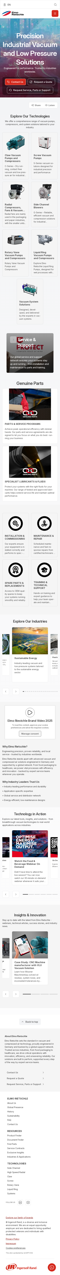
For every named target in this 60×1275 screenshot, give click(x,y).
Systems (11, 1193)
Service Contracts (15, 1148)
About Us (11, 1103)
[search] (55, 4)
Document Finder (15, 1140)
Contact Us (12, 1124)
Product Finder (14, 1135)
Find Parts (12, 1144)
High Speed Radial (16, 1172)
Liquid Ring (12, 1189)
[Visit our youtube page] (28, 1202)
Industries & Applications (19, 1156)
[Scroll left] (5, 691)
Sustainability (13, 1116)
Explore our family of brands (19, 1217)
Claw (9, 1176)
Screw (10, 1180)
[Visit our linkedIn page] (20, 1202)
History (10, 1111)
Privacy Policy (12, 1239)
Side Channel (13, 1168)
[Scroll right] (16, 691)
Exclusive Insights (15, 1152)
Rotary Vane (13, 1185)
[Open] (55, 13)
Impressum (11, 1243)
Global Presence (15, 1107)
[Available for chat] (52, 1267)
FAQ (9, 1120)
